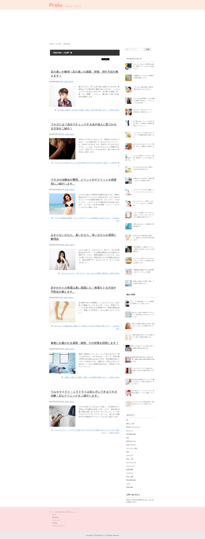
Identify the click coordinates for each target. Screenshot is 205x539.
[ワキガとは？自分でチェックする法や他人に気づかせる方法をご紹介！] (62, 158)
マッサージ (129, 473)
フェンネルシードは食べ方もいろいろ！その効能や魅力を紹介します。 (143, 135)
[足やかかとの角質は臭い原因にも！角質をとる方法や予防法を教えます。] (62, 321)
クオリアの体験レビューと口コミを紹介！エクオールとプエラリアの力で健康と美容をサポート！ (143, 215)
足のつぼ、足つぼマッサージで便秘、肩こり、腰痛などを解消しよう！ (143, 146)
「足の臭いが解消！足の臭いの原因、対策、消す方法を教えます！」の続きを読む (88, 110)
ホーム (54, 514)
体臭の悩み (68, 82)
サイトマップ (56, 520)
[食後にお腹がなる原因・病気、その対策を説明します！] (62, 373)
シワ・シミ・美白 (131, 448)
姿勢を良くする (131, 441)
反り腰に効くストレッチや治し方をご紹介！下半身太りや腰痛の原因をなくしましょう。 (143, 123)
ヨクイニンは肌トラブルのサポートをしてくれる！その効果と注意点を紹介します (143, 260)
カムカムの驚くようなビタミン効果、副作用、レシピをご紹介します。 (143, 158)
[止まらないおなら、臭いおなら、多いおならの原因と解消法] (62, 269)
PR (62, 82)
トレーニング (130, 466)
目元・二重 (129, 459)
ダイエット (129, 430)
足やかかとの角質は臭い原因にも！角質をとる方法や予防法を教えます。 (143, 238)
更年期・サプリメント (133, 427)
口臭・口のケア (131, 444)
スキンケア (129, 455)
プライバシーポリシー (58, 525)
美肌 (127, 452)
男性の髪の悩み (131, 480)
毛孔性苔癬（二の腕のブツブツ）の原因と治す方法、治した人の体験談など (143, 249)
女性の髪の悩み (131, 434)
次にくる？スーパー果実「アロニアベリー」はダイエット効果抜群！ (143, 203)
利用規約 (54, 523)
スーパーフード (131, 462)
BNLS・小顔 (130, 423)
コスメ (128, 483)
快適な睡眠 (129, 469)
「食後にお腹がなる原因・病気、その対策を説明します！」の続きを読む (91, 377)
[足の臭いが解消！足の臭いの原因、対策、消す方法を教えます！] (62, 105)
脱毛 (127, 437)
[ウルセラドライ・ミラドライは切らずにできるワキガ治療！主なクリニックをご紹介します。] (62, 425)
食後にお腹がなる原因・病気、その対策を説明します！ (85, 342)
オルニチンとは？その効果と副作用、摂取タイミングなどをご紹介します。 (143, 66)
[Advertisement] (102, 26)
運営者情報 (55, 517)
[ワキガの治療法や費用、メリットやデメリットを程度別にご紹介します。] (62, 213)
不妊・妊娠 (129, 476)
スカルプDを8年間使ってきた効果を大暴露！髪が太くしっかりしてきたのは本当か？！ (143, 101)
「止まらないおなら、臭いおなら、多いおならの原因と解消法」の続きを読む (90, 273)
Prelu (55, 5)
